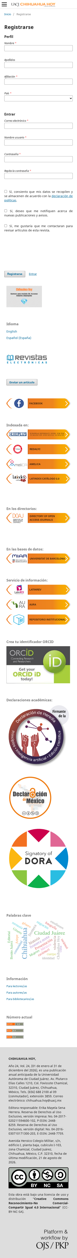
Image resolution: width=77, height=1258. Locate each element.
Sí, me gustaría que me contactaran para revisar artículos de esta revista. (38, 228)
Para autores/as (16, 992)
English (11, 331)
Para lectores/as (16, 986)
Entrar (33, 274)
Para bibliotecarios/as (20, 999)
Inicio (7, 14)
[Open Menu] (4, 4)
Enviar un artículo (21, 382)
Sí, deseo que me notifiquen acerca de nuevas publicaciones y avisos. (38, 213)
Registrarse (14, 274)
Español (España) (18, 338)
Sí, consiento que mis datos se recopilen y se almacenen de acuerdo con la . (38, 196)
